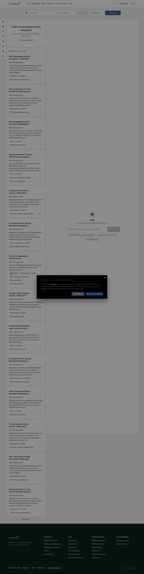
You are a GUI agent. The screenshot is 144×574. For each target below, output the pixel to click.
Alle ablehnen (78, 294)
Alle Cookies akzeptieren (94, 294)
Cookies (54, 284)
